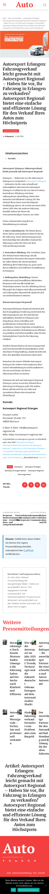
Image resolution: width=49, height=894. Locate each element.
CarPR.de (28, 550)
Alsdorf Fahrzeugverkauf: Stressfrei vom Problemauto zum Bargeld (30, 724)
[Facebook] (24, 485)
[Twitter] (31, 485)
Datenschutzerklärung (28, 890)
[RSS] (22, 861)
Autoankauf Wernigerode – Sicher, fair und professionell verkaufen (16, 728)
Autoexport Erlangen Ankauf (15, 471)
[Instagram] (9, 861)
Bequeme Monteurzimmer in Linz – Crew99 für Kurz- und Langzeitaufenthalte (13, 520)
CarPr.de (42, 458)
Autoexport (18, 467)
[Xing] (34, 861)
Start (4, 18)
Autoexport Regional (36, 471)
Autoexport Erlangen (36, 181)
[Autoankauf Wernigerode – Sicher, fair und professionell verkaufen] (5, 712)
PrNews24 (9, 136)
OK (13, 890)
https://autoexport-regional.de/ (25, 434)
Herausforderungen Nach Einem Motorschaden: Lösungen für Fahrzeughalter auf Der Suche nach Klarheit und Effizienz (15, 668)
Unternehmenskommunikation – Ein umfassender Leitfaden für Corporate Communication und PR (30, 518)
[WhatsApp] (43, 485)
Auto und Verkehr (10, 131)
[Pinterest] (37, 485)
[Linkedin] (16, 861)
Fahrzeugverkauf (24, 474)
